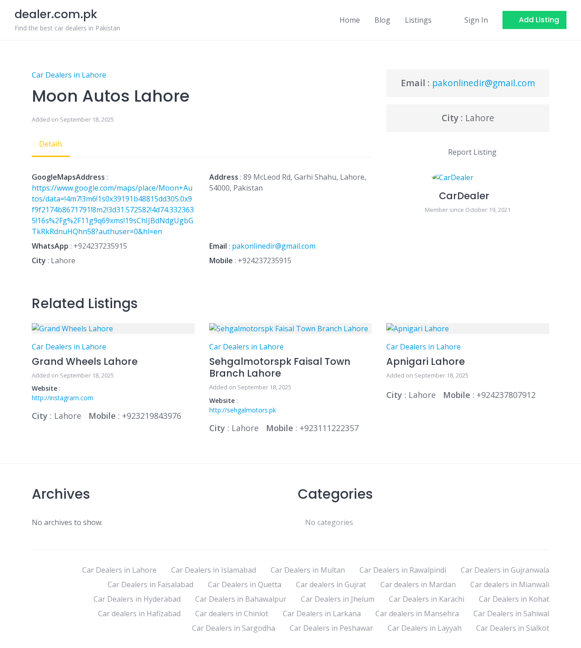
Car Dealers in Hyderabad (137, 599)
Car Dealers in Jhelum (337, 599)
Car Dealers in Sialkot (512, 628)
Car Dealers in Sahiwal (511, 614)
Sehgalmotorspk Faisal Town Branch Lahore (279, 367)
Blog (382, 20)
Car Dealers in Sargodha (233, 628)
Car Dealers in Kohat (514, 599)
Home (350, 20)
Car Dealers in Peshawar (331, 628)
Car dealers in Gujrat (331, 584)
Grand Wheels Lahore (85, 361)
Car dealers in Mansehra (417, 614)
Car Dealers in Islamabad (213, 570)
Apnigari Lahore (425, 361)
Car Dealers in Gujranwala (505, 570)
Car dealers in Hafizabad (139, 614)
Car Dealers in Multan (308, 570)
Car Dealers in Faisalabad (150, 584)
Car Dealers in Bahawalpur (240, 599)
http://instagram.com (63, 397)
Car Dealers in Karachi (426, 599)
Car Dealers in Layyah (425, 628)
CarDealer (464, 195)
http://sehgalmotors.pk (242, 410)
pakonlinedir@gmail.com (273, 246)
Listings (418, 20)
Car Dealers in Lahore (69, 75)
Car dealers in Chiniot (231, 614)
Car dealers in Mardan (418, 584)
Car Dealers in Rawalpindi (402, 570)
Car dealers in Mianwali (509, 584)
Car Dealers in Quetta (244, 584)
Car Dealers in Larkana (322, 614)
